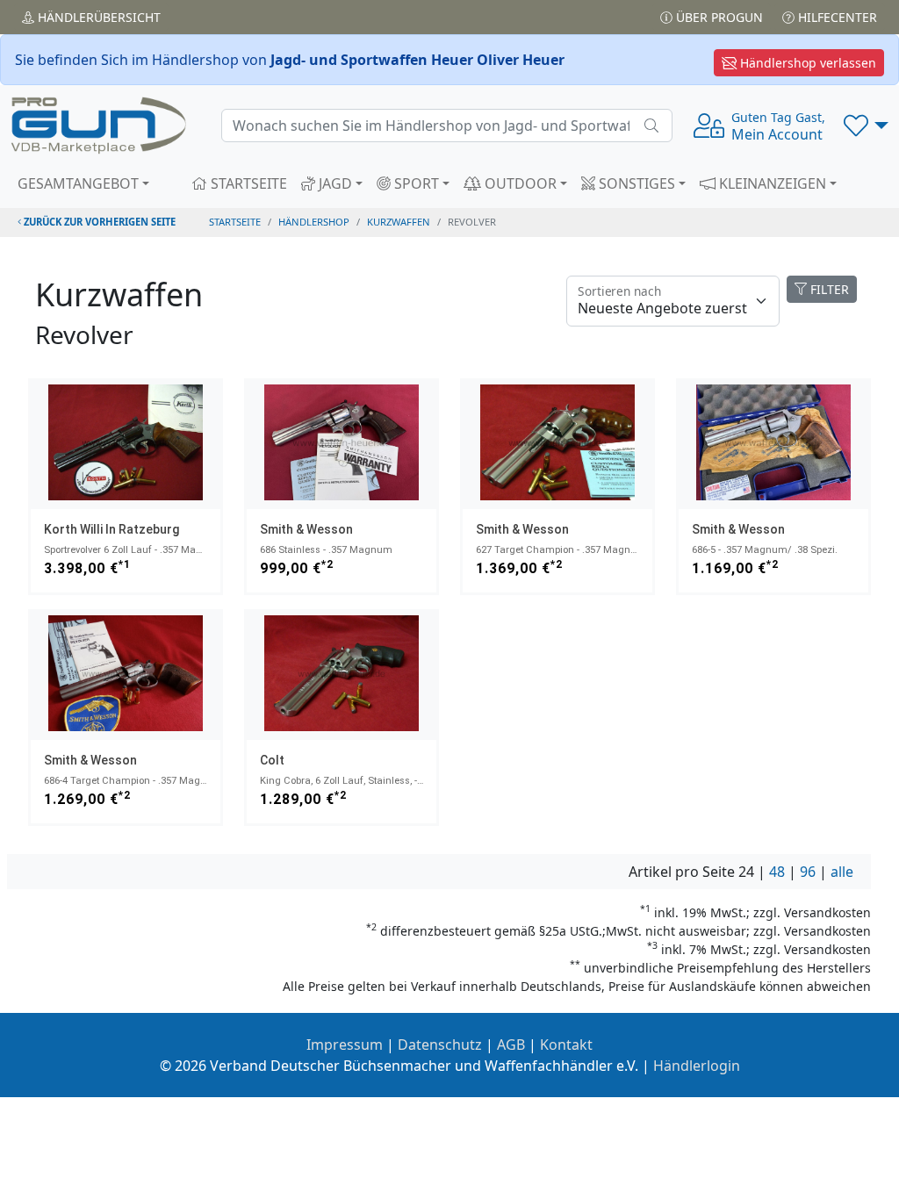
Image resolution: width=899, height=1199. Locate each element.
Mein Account (778, 126)
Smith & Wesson (306, 529)
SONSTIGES (635, 183)
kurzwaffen (398, 221)
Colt (272, 760)
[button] (866, 125)
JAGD (333, 183)
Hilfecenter (836, 17)
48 (777, 871)
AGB (511, 1044)
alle (842, 871)
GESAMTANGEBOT (78, 183)
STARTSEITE (247, 183)
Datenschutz (440, 1044)
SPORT (415, 183)
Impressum (344, 1044)
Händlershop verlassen (806, 62)
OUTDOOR (519, 183)
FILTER (828, 289)
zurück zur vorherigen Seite (98, 221)
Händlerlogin (696, 1065)
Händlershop (313, 221)
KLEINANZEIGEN (771, 183)
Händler (97, 17)
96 (808, 871)
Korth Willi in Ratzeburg (111, 529)
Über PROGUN (717, 17)
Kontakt (566, 1044)
